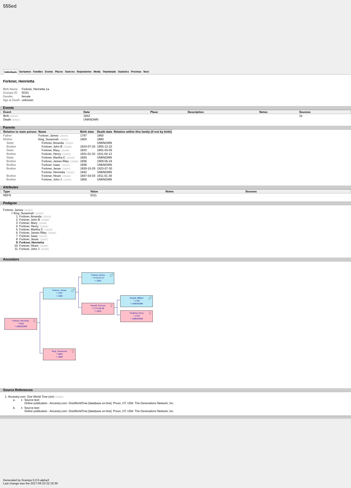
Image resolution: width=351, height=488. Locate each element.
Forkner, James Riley (60, 161)
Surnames (25, 71)
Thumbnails (109, 71)
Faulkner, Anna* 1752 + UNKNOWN (137, 316)
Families (38, 71)
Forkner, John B (57, 146)
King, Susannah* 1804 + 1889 (59, 354)
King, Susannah (53, 139)
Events (49, 71)
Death (11, 119)
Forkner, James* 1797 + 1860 (59, 293)
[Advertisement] (125, 40)
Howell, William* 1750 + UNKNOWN (136, 301)
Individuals (10, 72)
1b (300, 115)
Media (97, 71)
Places (59, 71)
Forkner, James (53, 135)
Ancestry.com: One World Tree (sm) (36, 396)
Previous (136, 71)
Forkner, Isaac (56, 164)
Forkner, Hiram (56, 175)
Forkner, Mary (55, 150)
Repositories (84, 71)
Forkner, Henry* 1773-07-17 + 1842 (98, 278)
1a (47, 89)
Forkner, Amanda (58, 142)
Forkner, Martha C (58, 157)
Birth (10, 115)
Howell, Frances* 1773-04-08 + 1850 (98, 308)
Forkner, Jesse (56, 168)
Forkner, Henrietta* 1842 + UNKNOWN (20, 324)
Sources (70, 71)
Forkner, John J (57, 179)
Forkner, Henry (56, 153)
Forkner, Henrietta (58, 172)
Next (146, 71)
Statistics (123, 71)
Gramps (27, 480)
